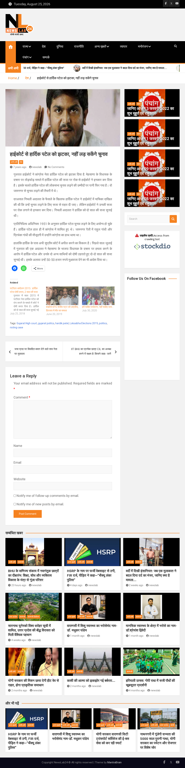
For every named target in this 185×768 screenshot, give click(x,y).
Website (19, 479)
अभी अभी (14, 162)
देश (44, 46)
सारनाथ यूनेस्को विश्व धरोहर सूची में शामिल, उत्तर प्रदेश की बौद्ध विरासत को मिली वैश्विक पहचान (31, 630)
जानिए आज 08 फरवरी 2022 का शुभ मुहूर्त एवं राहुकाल (150, 201)
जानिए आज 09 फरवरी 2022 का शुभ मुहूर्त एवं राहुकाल (150, 171)
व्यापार (123, 46)
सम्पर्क (46, 57)
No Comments (56, 167)
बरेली (172, 725)
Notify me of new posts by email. (40, 504)
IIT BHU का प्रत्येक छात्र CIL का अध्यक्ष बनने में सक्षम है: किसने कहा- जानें (91, 351)
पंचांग (26, 57)
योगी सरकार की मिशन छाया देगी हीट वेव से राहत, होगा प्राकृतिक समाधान (33, 683)
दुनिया (60, 46)
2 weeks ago (136, 585)
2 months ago (19, 690)
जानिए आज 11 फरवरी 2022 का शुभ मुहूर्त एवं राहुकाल (150, 141)
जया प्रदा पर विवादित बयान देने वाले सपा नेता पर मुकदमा (35, 351)
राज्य (25, 46)
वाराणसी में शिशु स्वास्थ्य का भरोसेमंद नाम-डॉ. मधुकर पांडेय (70, 736)
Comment (22, 397)
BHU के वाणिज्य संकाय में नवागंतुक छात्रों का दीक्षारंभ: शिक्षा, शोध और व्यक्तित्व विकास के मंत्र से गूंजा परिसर (33, 575)
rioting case (16, 327)
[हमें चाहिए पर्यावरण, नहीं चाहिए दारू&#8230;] (98, 295)
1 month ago (77, 635)
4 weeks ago (18, 640)
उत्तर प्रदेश (13, 617)
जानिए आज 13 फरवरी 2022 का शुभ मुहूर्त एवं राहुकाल (150, 110)
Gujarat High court (27, 323)
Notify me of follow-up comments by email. (48, 496)
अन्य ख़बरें (100, 46)
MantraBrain (114, 762)
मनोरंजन (143, 46)
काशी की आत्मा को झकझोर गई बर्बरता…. (91, 681)
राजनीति (79, 46)
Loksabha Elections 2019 (84, 323)
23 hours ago (18, 585)
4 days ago (76, 585)
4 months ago (137, 690)
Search (173, 219)
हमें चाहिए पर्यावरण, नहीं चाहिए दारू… (98, 306)
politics (103, 323)
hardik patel (62, 323)
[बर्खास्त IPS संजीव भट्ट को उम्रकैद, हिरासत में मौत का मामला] (62, 295)
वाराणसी (20, 562)
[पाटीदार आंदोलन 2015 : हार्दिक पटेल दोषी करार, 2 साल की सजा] (28, 300)
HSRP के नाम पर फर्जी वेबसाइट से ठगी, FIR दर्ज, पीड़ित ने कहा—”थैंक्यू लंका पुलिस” (91, 575)
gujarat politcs (46, 323)
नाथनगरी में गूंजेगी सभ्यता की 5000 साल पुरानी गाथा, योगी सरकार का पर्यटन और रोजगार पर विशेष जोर (158, 741)
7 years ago (19, 167)
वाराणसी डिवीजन (33, 617)
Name (18, 446)
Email (17, 462)
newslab (37, 167)
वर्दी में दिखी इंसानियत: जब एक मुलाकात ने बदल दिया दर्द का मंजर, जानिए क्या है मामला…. (151, 575)
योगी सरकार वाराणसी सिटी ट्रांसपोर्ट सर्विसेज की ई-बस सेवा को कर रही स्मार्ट (112, 738)
